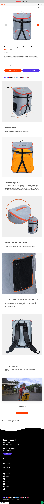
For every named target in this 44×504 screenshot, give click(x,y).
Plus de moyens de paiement (31, 73)
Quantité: (6, 63)
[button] (7, 49)
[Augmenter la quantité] (10, 65)
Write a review (22, 412)
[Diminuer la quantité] (5, 65)
